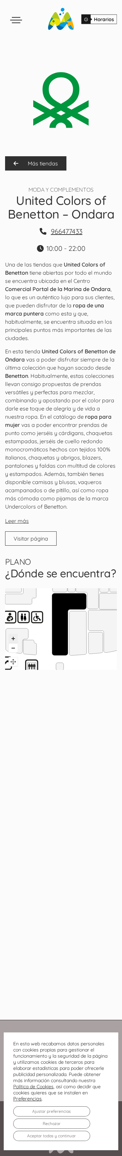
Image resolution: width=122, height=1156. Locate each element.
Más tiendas (42, 163)
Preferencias (27, 1099)
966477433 (66, 231)
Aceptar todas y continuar (51, 1135)
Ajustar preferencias (51, 1111)
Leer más (17, 520)
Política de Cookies (33, 1086)
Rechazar (52, 1123)
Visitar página (31, 538)
